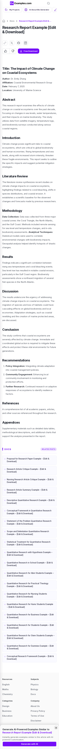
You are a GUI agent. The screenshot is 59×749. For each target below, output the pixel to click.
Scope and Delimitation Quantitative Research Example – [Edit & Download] (28, 532)
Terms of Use (37, 716)
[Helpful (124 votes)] (6, 51)
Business (6, 711)
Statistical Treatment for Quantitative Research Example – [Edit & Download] (28, 543)
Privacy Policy (38, 711)
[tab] (12, 9)
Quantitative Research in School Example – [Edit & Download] (30, 564)
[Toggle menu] (6, 3)
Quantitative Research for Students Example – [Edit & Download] (30, 626)
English (6, 684)
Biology (34, 689)
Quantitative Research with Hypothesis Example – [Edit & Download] (29, 553)
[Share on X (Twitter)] (11, 43)
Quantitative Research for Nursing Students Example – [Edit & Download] (27, 595)
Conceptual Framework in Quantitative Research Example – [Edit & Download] (29, 512)
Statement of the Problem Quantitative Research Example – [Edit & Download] (29, 522)
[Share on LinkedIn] (25, 43)
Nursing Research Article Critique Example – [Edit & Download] (30, 480)
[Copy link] (4, 43)
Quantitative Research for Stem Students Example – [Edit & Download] (30, 636)
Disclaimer (36, 720)
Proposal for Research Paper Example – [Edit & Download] (28, 460)
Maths (5, 689)
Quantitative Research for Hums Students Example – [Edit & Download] (30, 605)
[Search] (48, 3)
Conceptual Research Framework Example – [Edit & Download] (30, 657)
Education (7, 716)
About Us (35, 706)
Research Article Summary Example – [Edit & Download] (27, 491)
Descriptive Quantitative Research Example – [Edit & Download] (31, 501)
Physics (35, 684)
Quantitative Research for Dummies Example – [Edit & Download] (30, 647)
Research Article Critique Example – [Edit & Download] (26, 470)
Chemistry (7, 694)
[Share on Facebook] (18, 43)
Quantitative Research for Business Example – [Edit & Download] (30, 616)
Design (5, 706)
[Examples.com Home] (21, 3)
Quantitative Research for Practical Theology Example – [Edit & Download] (27, 584)
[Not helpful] (13, 51)
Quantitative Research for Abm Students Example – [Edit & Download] (30, 574)
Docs (12, 21)
